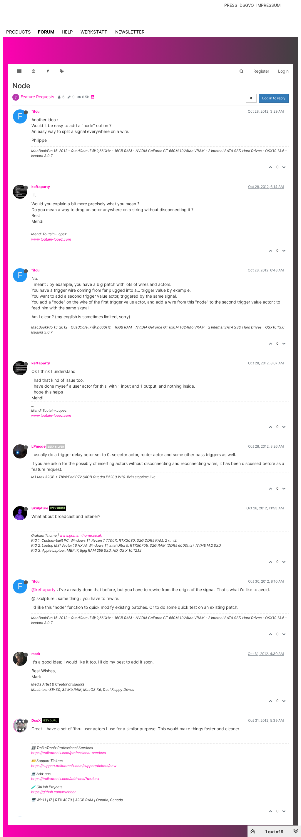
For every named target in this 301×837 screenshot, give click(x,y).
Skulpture (39, 508)
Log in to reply (273, 98)
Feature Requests (37, 96)
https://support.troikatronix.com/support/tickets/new (73, 765)
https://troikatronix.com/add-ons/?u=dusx (65, 778)
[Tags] (62, 71)
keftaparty (40, 186)
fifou (35, 111)
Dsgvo (247, 5)
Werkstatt (94, 32)
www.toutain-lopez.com (51, 239)
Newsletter (130, 32)
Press (230, 5)
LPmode (38, 446)
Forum (46, 32)
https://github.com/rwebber (53, 792)
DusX (36, 720)
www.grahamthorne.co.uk (81, 535)
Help (67, 32)
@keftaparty (43, 589)
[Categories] (19, 71)
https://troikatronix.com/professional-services (68, 753)
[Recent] (33, 71)
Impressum (268, 5)
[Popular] (48, 71)
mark (35, 653)
